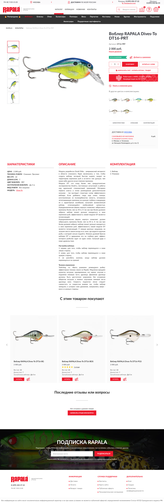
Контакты (92, 9)
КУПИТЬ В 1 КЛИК (148, 64)
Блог (130, 481)
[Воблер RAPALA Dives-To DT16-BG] (114, 100)
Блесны (40, 17)
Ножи (117, 17)
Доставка (74, 481)
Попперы (73, 17)
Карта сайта (103, 485)
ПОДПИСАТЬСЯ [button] (103, 454)
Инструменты (140, 17)
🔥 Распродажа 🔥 (13, 17)
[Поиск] (119, 9)
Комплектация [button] (149, 123)
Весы (84, 17)
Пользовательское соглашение (111, 492)
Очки (49, 17)
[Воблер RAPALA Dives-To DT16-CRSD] (138, 100)
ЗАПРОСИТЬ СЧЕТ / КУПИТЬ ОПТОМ (134, 70)
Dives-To (19, 190)
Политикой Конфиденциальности (82, 459)
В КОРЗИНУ (130, 64)
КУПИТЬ (19, 379)
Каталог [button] (59, 9)
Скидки (131, 485)
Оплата (73, 485)
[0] (155, 9)
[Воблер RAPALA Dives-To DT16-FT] (150, 100)
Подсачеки (154, 17)
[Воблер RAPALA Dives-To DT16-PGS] (114, 112)
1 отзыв (76, 367)
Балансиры (60, 17)
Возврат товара (76, 488)
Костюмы (106, 17)
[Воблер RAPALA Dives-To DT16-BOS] (126, 100)
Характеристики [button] (119, 123)
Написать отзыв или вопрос (82, 413)
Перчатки (94, 17)
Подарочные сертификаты (89, 21)
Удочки (127, 17)
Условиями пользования (103, 459)
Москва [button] (128, 132)
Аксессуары (68, 21)
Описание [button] (134, 123)
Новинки (80, 9)
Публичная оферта (106, 488)
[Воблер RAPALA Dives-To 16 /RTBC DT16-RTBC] (126, 112)
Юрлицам (69, 9)
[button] (129, 3)
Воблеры (29, 17)
